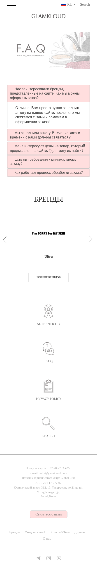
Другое (79, 532)
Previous (7, 238)
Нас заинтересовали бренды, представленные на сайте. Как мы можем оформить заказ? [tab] (45, 93)
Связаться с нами (48, 514)
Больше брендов (49, 277)
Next (88, 240)
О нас (47, 538)
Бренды (15, 532)
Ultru (48, 256)
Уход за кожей (35, 532)
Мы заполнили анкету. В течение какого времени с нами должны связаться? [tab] (45, 135)
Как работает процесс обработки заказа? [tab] (48, 172)
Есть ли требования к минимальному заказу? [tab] (43, 161)
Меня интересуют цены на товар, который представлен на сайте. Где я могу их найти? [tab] (47, 148)
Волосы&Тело (59, 532)
